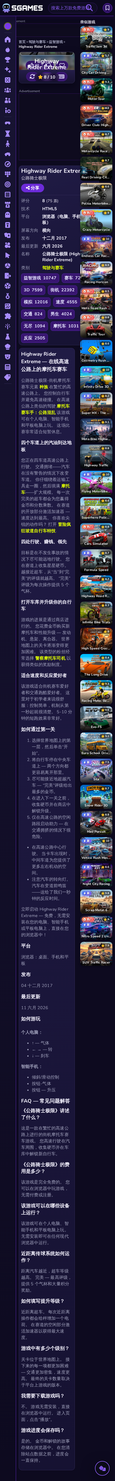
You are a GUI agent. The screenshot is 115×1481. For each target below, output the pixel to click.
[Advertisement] (47, 30)
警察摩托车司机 (50, 658)
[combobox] (72, 8)
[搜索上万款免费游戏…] (89, 8)
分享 (34, 188)
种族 (44, 387)
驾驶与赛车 (53, 268)
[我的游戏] (107, 8)
